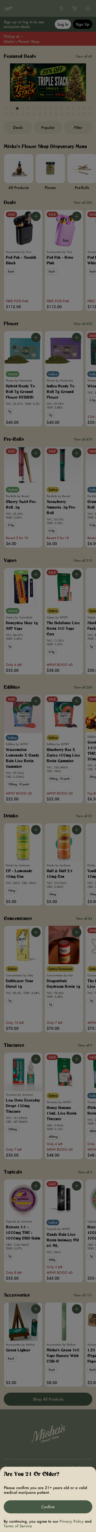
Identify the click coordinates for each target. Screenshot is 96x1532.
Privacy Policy (72, 1521)
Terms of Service (18, 1525)
